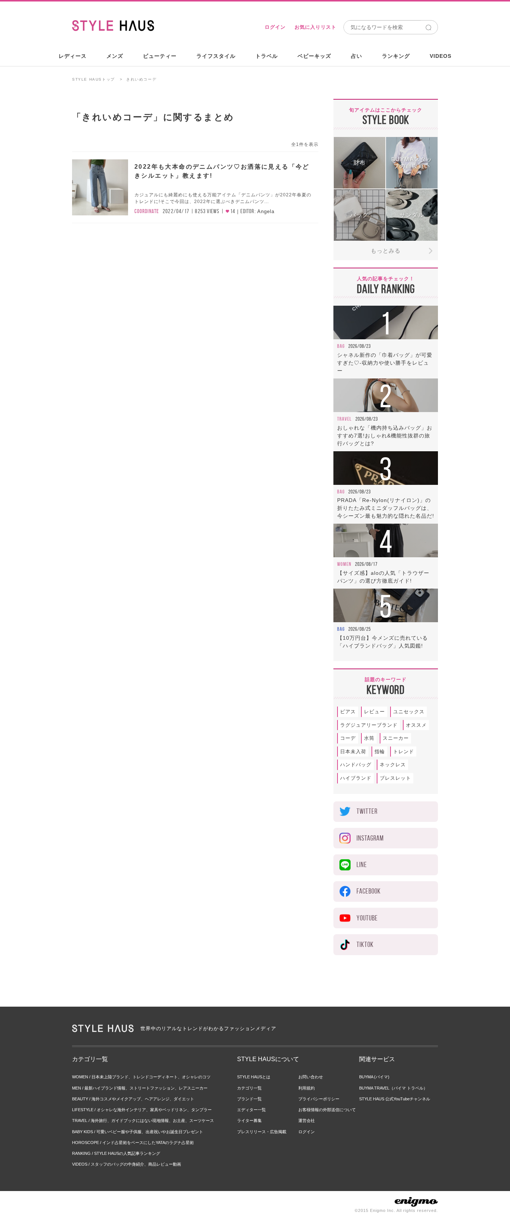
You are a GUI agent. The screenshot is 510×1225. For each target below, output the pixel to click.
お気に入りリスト (315, 27)
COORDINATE (146, 211)
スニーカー (396, 738)
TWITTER (367, 811)
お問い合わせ (310, 1077)
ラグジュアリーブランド (369, 725)
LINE (362, 865)
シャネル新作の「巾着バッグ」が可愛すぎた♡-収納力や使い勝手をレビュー (384, 363)
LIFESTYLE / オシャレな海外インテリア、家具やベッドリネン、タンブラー (142, 1109)
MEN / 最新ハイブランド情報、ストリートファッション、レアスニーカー (140, 1088)
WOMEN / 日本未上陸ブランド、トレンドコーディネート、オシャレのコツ (141, 1077)
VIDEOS (440, 56)
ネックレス (393, 764)
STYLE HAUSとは (253, 1077)
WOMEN (344, 564)
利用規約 (306, 1088)
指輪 (379, 751)
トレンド (403, 751)
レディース (73, 56)
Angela (265, 211)
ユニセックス (409, 711)
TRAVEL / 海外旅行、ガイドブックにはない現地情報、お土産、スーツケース (143, 1120)
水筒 (369, 738)
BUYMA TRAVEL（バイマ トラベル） (393, 1088)
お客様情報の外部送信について (327, 1109)
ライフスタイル (216, 56)
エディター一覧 (251, 1109)
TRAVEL (344, 419)
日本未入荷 (353, 751)
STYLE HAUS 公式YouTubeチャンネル (394, 1099)
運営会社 (306, 1120)
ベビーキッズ (314, 56)
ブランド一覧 (249, 1099)
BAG (341, 346)
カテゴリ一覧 (249, 1088)
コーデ (348, 738)
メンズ (114, 56)
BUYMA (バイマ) (374, 1077)
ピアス (348, 711)
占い (356, 56)
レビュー (374, 711)
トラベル (266, 56)
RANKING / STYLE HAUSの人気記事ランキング (116, 1153)
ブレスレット (395, 778)
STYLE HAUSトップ (93, 79)
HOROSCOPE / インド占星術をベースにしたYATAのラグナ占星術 (133, 1142)
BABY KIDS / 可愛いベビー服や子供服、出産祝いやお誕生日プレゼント (137, 1131)
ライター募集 (249, 1120)
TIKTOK (365, 944)
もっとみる (386, 250)
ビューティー (160, 56)
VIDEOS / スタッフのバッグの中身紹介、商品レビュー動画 (126, 1164)
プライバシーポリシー (318, 1099)
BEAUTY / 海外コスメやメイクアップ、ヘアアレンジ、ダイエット (133, 1099)
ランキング (396, 56)
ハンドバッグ (355, 764)
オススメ (416, 725)
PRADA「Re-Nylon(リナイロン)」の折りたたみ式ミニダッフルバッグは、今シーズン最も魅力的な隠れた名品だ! (385, 508)
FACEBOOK (369, 891)
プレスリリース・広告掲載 (261, 1131)
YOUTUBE (367, 918)
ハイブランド (355, 778)
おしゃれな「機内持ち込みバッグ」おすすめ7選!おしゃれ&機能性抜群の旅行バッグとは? (384, 435)
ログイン (275, 27)
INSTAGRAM (370, 838)
